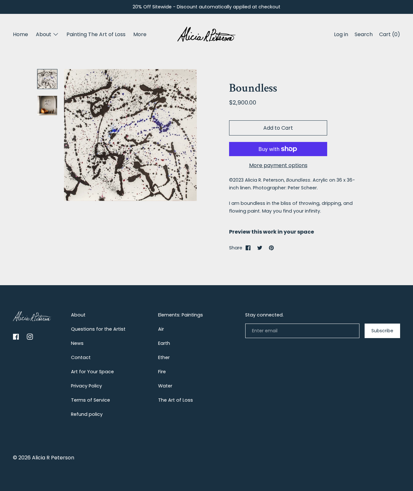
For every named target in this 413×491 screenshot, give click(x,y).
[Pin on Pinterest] (271, 248)
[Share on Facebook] (248, 248)
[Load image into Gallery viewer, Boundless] (47, 105)
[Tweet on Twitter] (260, 248)
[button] (363, 35)
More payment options (278, 165)
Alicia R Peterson (53, 457)
